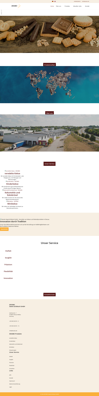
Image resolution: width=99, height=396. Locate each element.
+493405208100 (77, 1)
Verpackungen (12, 350)
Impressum (12, 381)
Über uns (58, 6)
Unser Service (49, 164)
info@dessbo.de (85, 1)
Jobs (10, 375)
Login (10, 387)
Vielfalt (8, 251)
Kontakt (87, 6)
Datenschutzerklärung (14, 384)
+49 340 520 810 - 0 (14, 321)
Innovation (8, 278)
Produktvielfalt (49, 65)
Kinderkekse (12, 183)
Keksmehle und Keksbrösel (12, 193)
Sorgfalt (8, 257)
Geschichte (4, 229)
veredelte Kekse (12, 173)
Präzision (8, 264)
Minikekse (12, 203)
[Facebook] (9, 1)
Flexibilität (8, 271)
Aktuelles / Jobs (77, 6)
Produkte (67, 6)
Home (52, 6)
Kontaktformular (49, 294)
